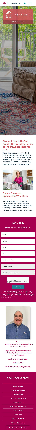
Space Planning (18, 410)
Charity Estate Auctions (18, 423)
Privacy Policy (4, 294)
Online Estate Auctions (18, 418)
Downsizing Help (18, 402)
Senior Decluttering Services (18, 406)
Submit (18, 287)
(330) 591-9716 (18, 363)
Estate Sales (18, 414)
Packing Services (18, 394)
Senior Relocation (18, 386)
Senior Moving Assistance (18, 390)
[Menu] (30, 3)
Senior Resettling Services (18, 398)
